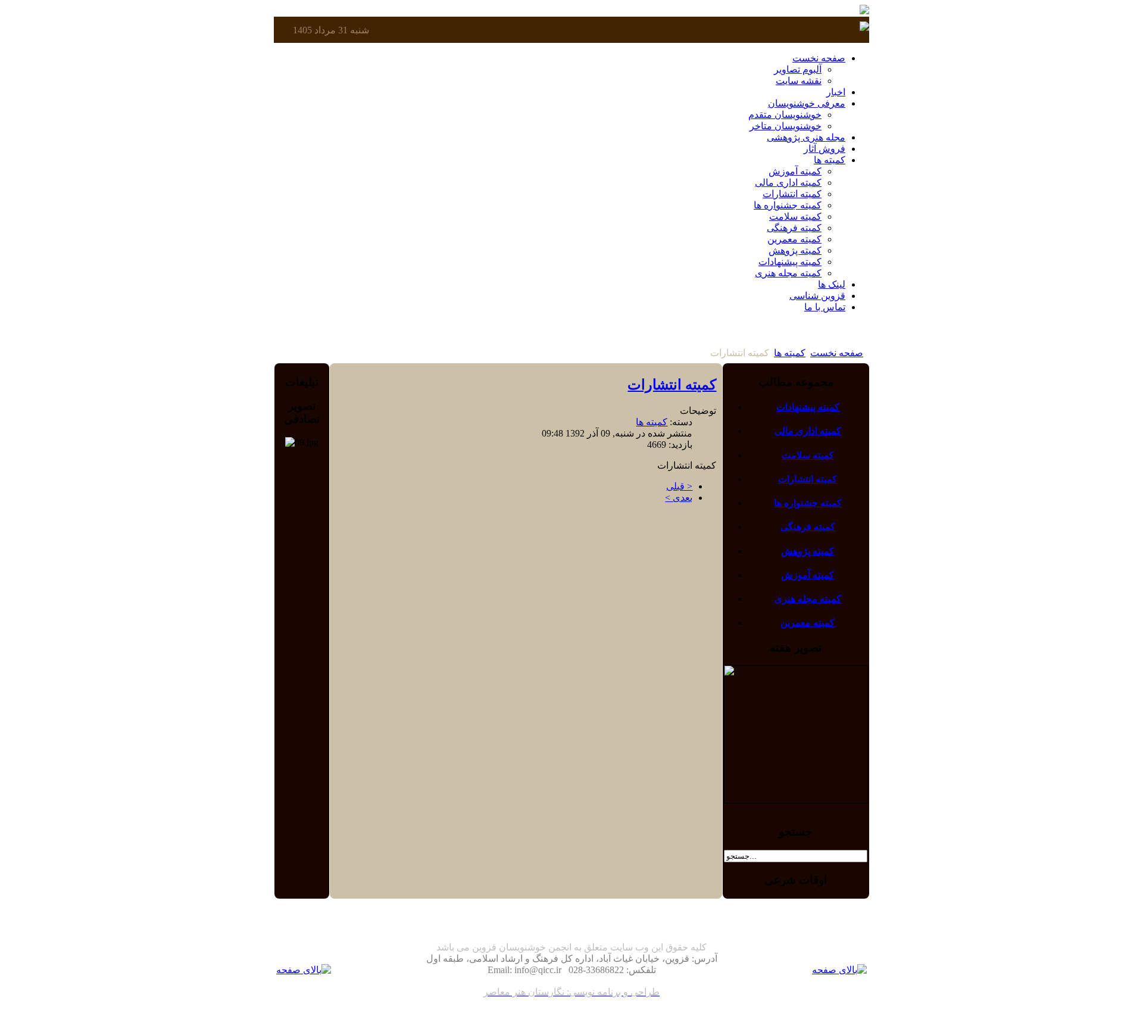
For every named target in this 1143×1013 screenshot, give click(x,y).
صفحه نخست (836, 353)
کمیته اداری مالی (788, 182)
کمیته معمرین (794, 239)
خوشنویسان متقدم (785, 115)
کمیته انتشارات (792, 194)
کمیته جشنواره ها (788, 205)
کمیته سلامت (795, 216)
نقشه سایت (799, 81)
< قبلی (679, 486)
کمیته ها (789, 353)
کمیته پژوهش (795, 250)
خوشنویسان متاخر (785, 126)
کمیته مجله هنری (788, 273)
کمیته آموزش (795, 171)
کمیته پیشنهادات (790, 262)
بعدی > (678, 498)
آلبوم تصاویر (798, 69)
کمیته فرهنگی (794, 228)
